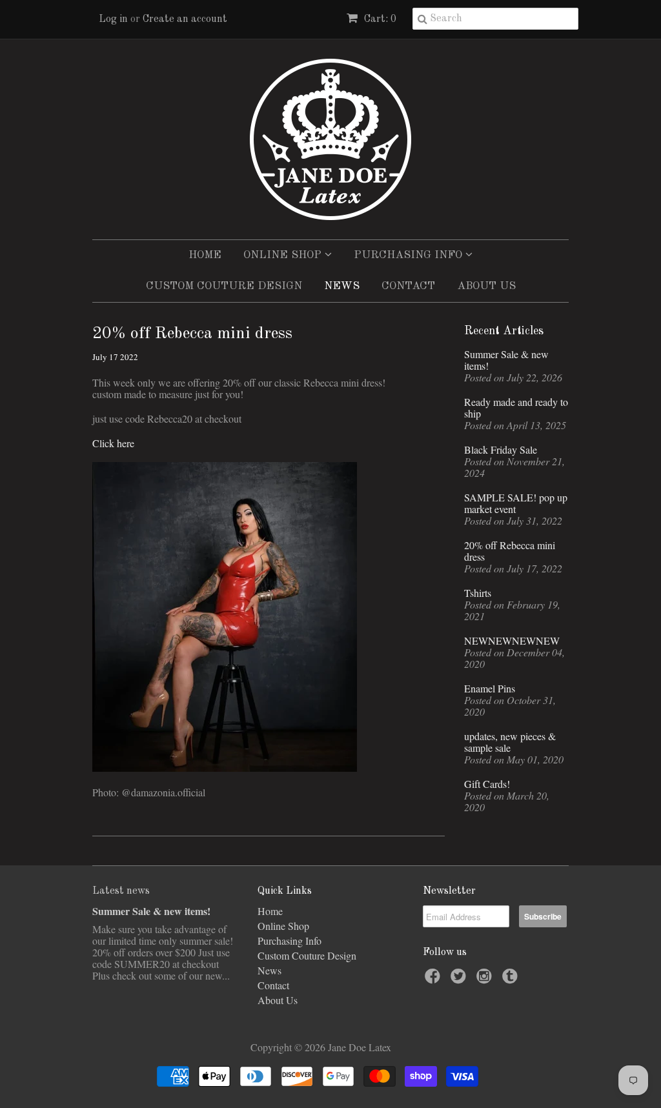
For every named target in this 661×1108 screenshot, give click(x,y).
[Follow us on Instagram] (486, 980)
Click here (113, 443)
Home (204, 255)
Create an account (185, 19)
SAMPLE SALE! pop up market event (515, 503)
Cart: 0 (378, 19)
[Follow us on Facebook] (434, 980)
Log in (113, 19)
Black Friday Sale (500, 450)
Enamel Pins (489, 688)
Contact (408, 286)
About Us (486, 286)
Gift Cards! (487, 784)
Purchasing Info (409, 255)
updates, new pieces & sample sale (510, 742)
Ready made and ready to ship (516, 407)
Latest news (121, 891)
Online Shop (284, 255)
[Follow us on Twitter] (460, 980)
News (342, 286)
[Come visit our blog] (512, 980)
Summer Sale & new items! (506, 360)
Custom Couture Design (224, 286)
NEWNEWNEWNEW (512, 641)
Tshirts (477, 593)
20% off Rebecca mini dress (509, 551)
